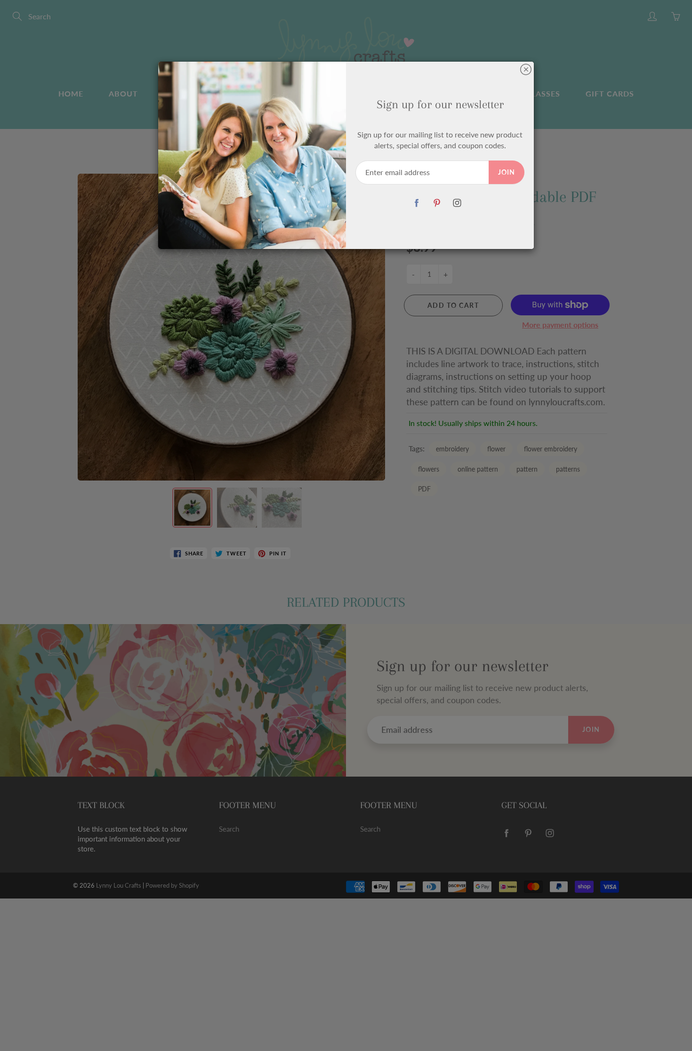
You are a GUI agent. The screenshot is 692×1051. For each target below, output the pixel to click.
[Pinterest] (436, 203)
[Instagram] (457, 203)
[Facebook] (416, 203)
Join (506, 172)
